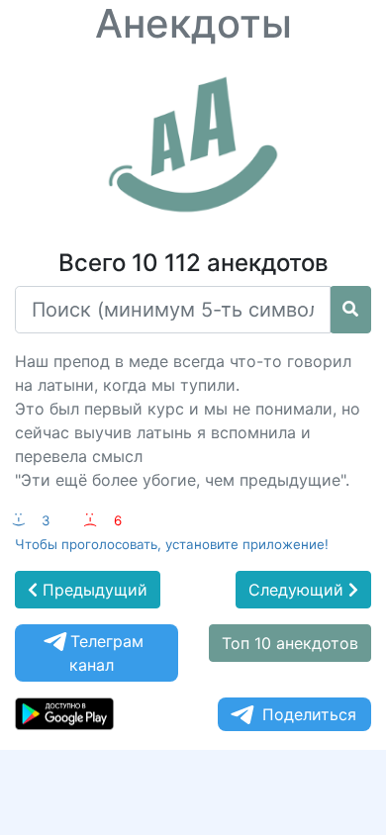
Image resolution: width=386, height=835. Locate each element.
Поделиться (309, 714)
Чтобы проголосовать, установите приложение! (172, 544)
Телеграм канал (106, 653)
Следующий (298, 590)
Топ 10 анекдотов (290, 643)
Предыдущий (92, 590)
